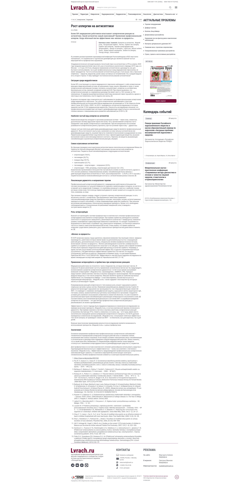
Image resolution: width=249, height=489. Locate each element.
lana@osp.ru (163, 462)
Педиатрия (84, 14)
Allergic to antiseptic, (116, 48)
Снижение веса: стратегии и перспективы (158, 47)
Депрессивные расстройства (154, 35)
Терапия (75, 14)
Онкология (147, 14)
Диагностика (158, 14)
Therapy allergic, (104, 52)
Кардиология (121, 14)
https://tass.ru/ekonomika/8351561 (86, 358)
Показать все (170, 14)
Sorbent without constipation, (113, 50)
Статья (73, 42)
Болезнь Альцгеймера (152, 31)
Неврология (95, 14)
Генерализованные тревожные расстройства (160, 51)
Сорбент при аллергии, (106, 46)
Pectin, (101, 50)
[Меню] (176, 7)
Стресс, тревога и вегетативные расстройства (160, 54)
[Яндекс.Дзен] (82, 465)
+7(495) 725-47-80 (125, 465)
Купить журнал (161, 101)
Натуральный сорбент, (111, 45)
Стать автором (124, 468)
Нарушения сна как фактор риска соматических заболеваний (161, 39)
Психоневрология (134, 14)
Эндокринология (108, 14)
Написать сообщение (126, 455)
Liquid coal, (127, 48)
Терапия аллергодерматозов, (123, 46)
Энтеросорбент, (104, 48)
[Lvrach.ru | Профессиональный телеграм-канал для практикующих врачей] (73, 465)
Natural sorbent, (137, 48)
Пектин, (121, 45)
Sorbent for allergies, (129, 50)
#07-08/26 (149, 61)
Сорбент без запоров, (132, 45)
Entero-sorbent (114, 52)
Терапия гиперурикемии (153, 24)
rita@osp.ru (163, 457)
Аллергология (81, 19)
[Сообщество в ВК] (78, 465)
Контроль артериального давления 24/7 (158, 44)
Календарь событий (157, 112)
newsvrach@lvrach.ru (126, 462)
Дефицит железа (150, 28)
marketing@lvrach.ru (166, 466)
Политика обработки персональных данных (155, 476)
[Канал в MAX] (87, 465)
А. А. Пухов (74, 30)
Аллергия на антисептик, (126, 43)
